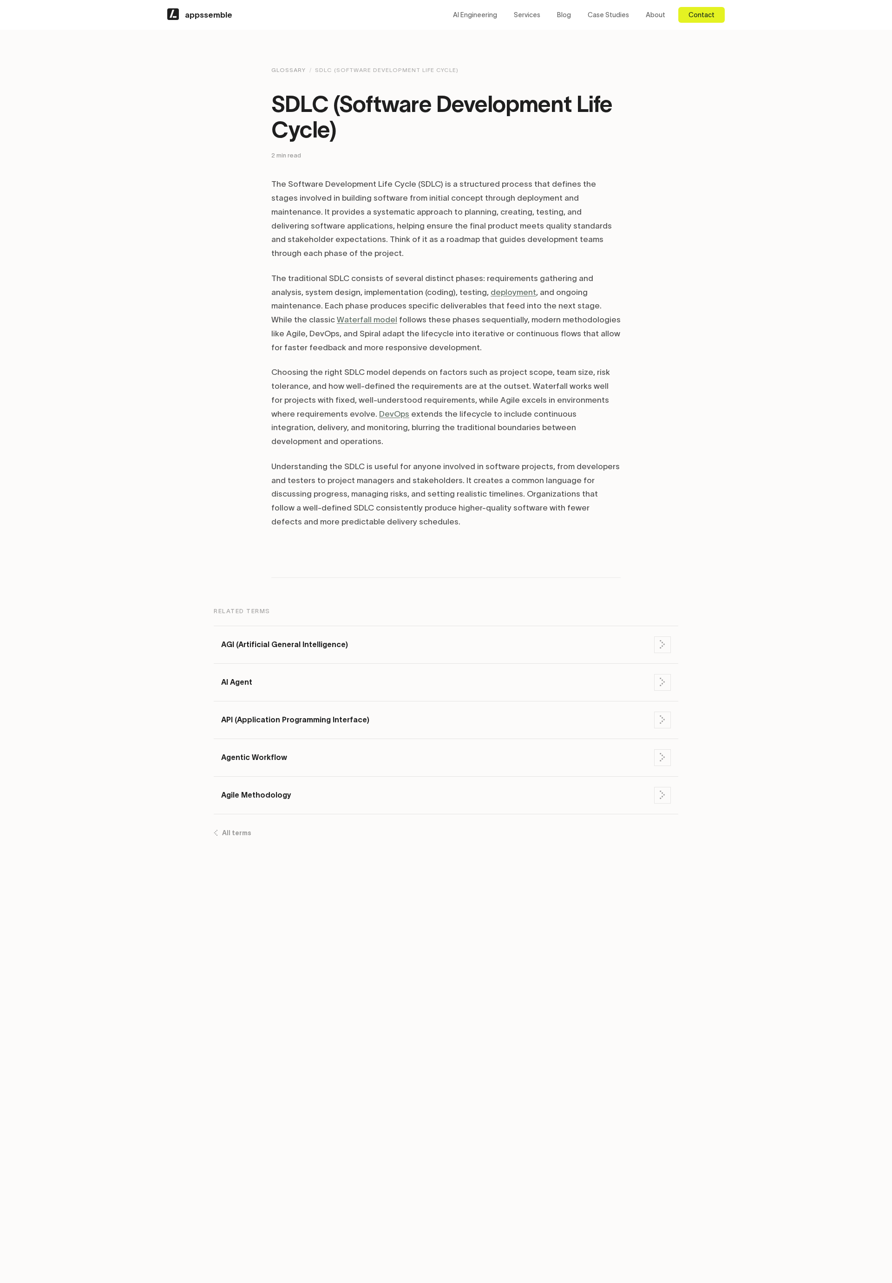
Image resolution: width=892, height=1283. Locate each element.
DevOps (394, 414)
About (655, 15)
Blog (564, 15)
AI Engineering (475, 15)
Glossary (288, 70)
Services (527, 15)
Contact (702, 15)
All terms (236, 833)
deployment (513, 292)
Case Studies (608, 15)
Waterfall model (367, 319)
